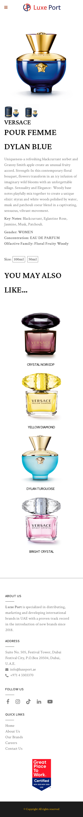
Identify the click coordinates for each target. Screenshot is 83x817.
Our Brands (14, 737)
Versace (17, 122)
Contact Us (13, 748)
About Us (12, 731)
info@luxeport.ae (23, 669)
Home (9, 725)
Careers (11, 742)
